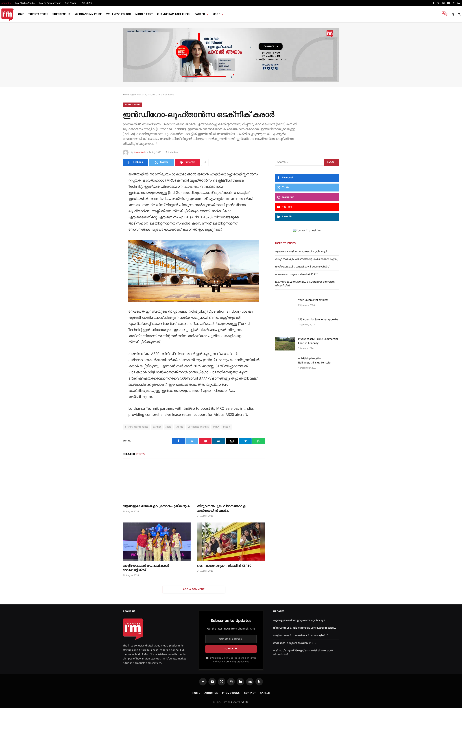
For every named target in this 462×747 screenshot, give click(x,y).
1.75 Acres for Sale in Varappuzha (318, 320)
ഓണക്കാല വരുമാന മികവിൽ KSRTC (224, 566)
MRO (216, 427)
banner (157, 427)
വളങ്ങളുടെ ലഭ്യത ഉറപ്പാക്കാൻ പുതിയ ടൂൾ (156, 506)
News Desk (140, 152)
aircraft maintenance (136, 427)
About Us (211, 693)
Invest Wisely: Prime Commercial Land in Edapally (318, 341)
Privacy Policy (229, 661)
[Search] (459, 14)
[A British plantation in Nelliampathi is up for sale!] (285, 363)
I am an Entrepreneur (50, 3)
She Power (70, 3)
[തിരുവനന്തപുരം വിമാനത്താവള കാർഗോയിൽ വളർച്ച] (231, 482)
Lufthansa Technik (198, 427)
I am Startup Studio (25, 3)
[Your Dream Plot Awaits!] (285, 305)
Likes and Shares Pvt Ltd (235, 702)
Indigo (179, 427)
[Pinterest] (110, 208)
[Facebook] (110, 183)
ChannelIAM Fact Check (173, 14)
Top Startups (38, 14)
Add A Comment (193, 589)
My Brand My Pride (88, 14)
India (168, 427)
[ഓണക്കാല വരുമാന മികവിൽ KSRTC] (231, 541)
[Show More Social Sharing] (204, 162)
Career (200, 14)
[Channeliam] (7, 14)
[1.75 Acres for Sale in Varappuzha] (285, 324)
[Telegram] (110, 224)
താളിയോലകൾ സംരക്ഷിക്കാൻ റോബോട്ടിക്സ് (146, 568)
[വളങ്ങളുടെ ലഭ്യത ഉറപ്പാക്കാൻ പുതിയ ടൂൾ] (157, 482)
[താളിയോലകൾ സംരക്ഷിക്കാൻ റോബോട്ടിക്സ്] (157, 541)
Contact (250, 693)
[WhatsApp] (110, 232)
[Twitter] (110, 191)
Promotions (230, 693)
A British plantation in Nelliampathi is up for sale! (314, 361)
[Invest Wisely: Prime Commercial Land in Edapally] (285, 343)
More (216, 14)
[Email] (110, 216)
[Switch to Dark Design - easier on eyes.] (453, 14)
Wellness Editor (118, 14)
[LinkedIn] (110, 199)
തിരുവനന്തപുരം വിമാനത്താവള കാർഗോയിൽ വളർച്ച (221, 508)
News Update (133, 104)
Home (20, 14)
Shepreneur (61, 14)
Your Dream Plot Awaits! (313, 300)
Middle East (144, 14)
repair (226, 427)
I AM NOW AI (87, 3)
